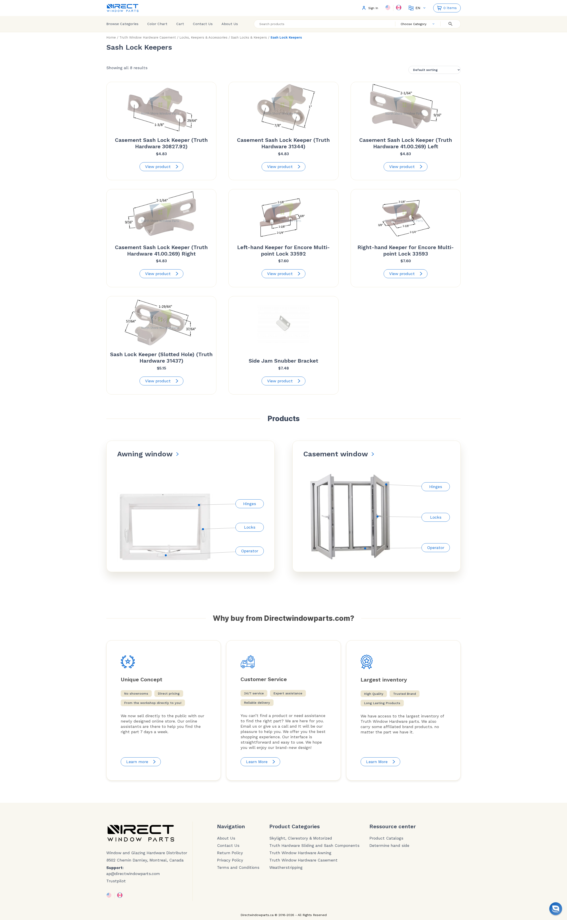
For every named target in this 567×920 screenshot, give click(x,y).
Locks (249, 527)
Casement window (335, 454)
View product (158, 166)
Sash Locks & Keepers (249, 37)
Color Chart (157, 24)
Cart (180, 24)
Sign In (373, 8)
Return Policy (230, 853)
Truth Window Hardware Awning (300, 853)
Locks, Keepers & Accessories (203, 37)
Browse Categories (122, 24)
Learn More (257, 761)
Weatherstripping (286, 867)
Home (111, 37)
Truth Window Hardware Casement (147, 37)
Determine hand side (389, 846)
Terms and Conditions (238, 867)
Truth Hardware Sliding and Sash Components (314, 846)
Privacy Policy (230, 860)
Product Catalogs (386, 838)
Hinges (249, 503)
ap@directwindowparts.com (133, 873)
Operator (249, 551)
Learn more (137, 761)
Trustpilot (116, 881)
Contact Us (203, 24)
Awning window (145, 454)
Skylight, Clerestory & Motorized (300, 838)
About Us (229, 24)
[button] (555, 908)
